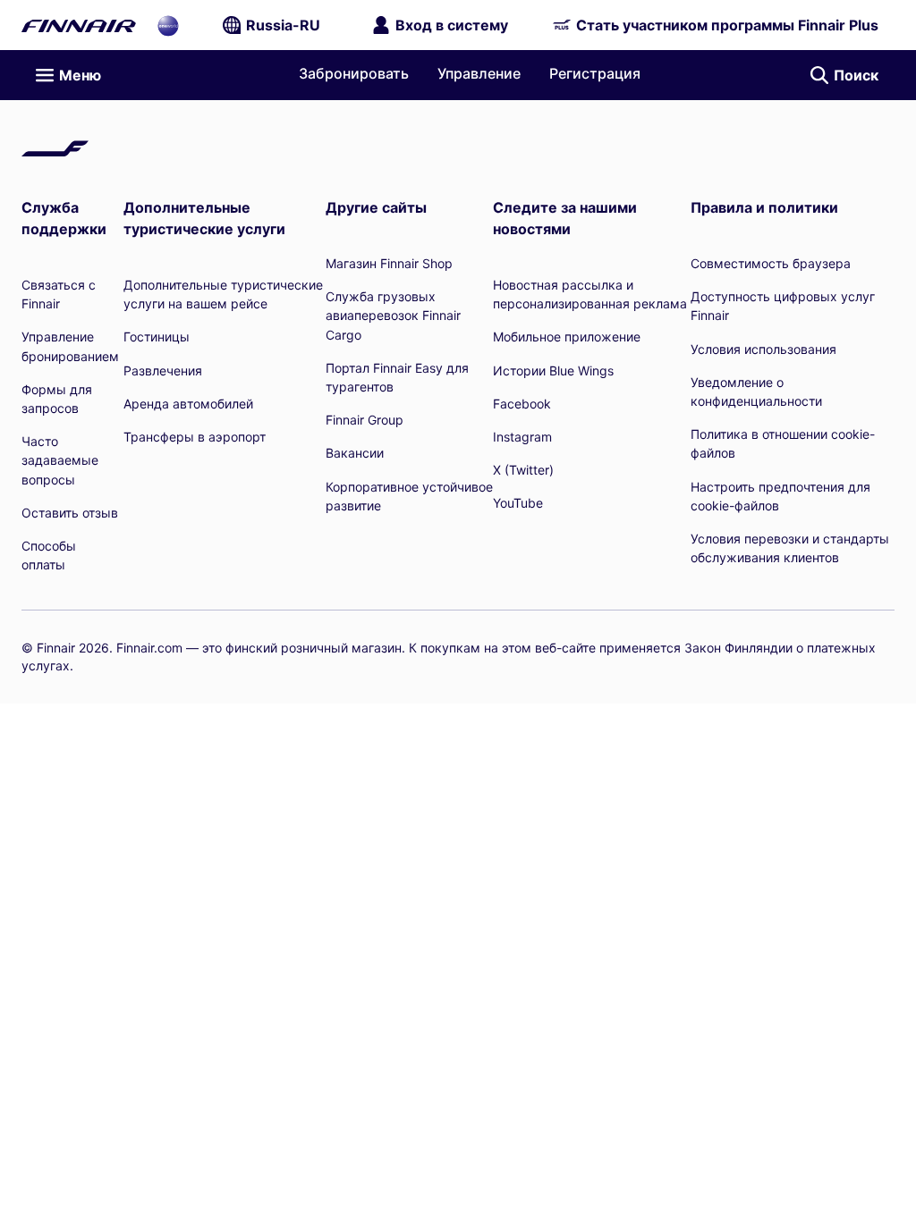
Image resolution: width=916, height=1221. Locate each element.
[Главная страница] (78, 25)
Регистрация (594, 73)
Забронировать (354, 73)
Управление (479, 73)
